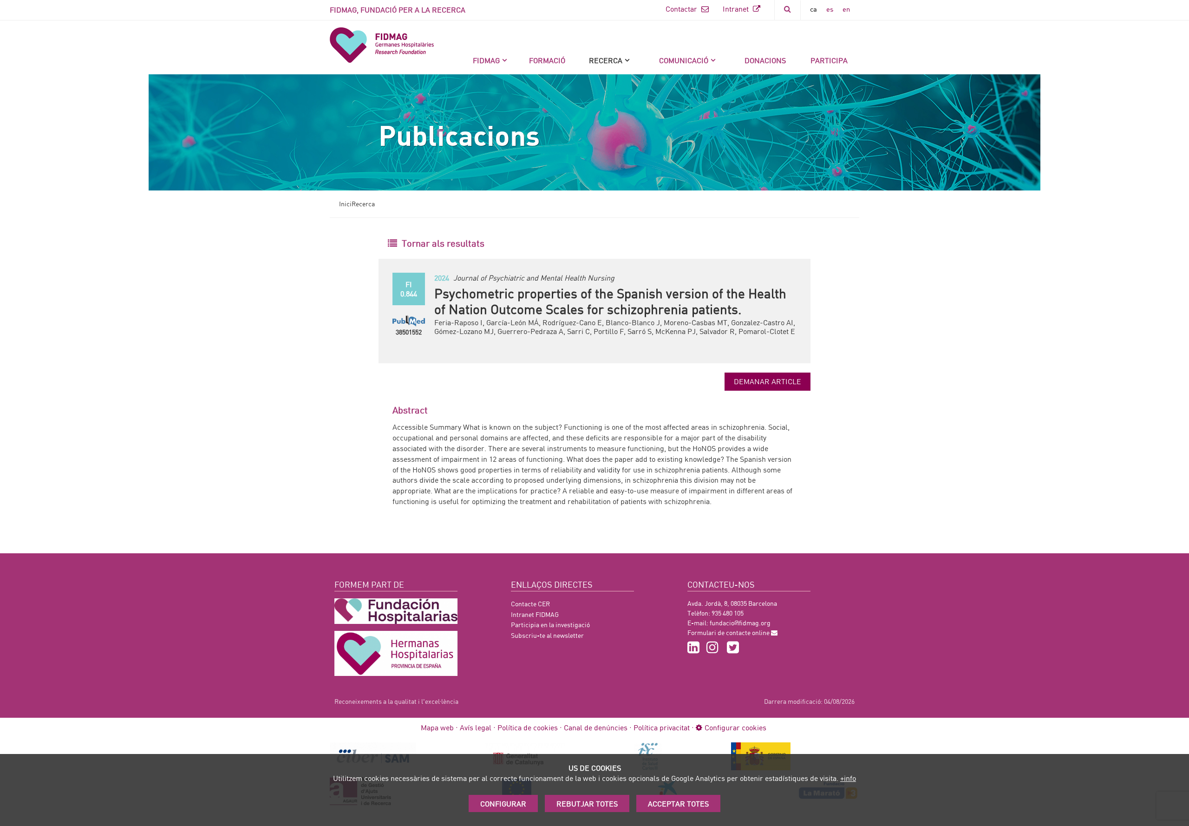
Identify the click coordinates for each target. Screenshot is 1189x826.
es (829, 9)
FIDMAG (486, 60)
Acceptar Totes (678, 803)
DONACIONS (765, 60)
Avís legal (475, 727)
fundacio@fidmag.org (740, 623)
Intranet (737, 8)
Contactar (682, 8)
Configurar (503, 803)
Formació (547, 60)
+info (848, 778)
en (846, 9)
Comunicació (683, 60)
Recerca (605, 60)
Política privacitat (662, 727)
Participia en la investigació (550, 625)
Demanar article (767, 381)
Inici (345, 204)
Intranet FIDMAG (535, 614)
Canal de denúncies (595, 727)
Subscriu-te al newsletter (547, 635)
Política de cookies (527, 727)
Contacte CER (530, 604)
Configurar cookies (735, 727)
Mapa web (437, 727)
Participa (829, 60)
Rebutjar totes (587, 803)
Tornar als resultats (443, 243)
